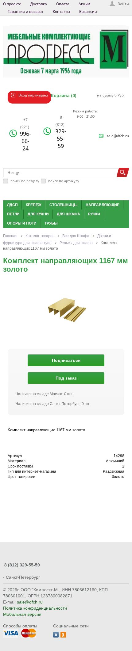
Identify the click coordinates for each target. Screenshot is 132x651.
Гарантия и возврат (26, 11)
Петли (13, 214)
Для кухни (38, 214)
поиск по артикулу (63, 181)
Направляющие (102, 205)
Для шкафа (68, 214)
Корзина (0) (63, 95)
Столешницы (63, 205)
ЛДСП (12, 205)
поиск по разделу (24, 181)
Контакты (61, 11)
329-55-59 (60, 132)
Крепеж (33, 205)
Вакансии (88, 11)
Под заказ (66, 378)
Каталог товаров (39, 236)
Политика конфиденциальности (35, 608)
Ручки (94, 214)
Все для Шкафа (75, 236)
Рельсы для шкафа (76, 243)
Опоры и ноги (22, 223)
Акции (84, 3)
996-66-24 (25, 134)
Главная (10, 236)
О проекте (12, 3)
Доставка (38, 3)
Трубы (51, 223)
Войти (123, 3)
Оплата (62, 3)
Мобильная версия (22, 614)
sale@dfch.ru (118, 135)
